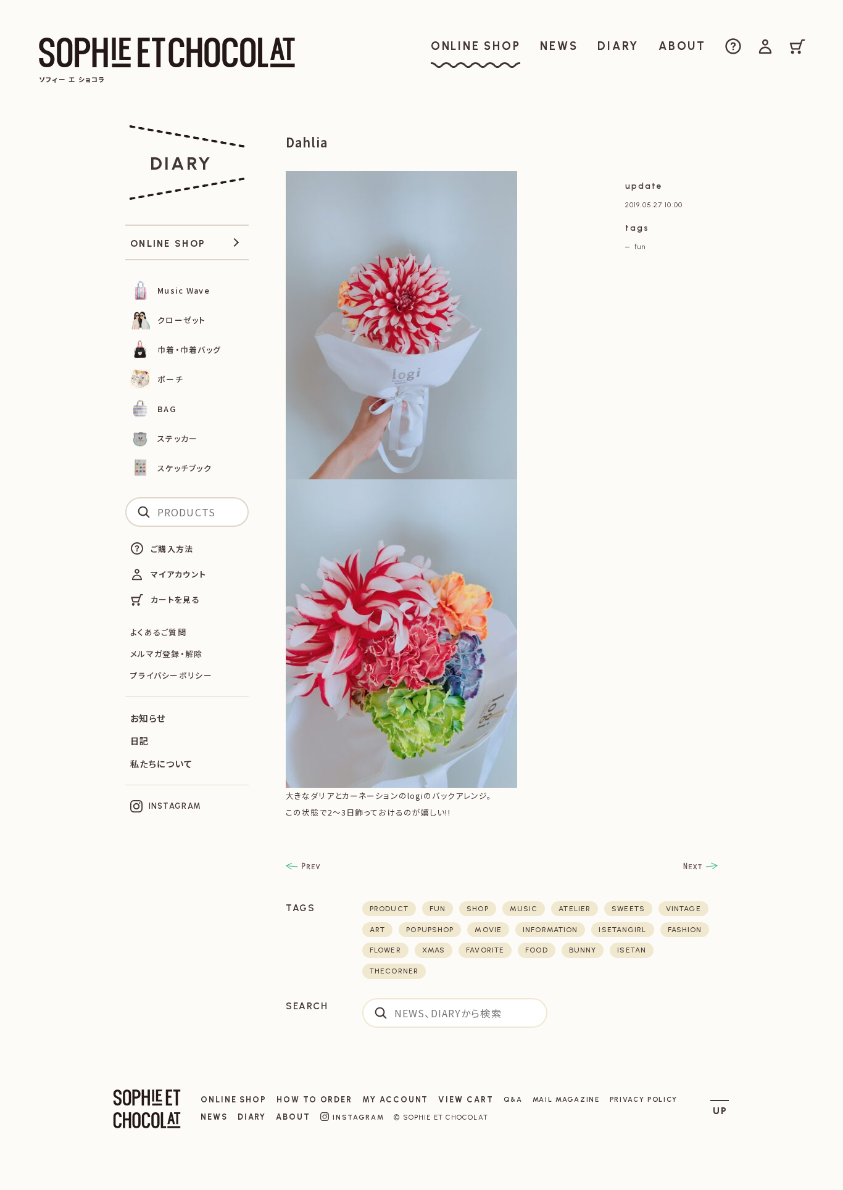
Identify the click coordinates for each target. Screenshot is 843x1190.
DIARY (252, 1117)
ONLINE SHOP (234, 1099)
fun (639, 246)
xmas (433, 950)
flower (385, 950)
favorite (485, 950)
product (389, 908)
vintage (683, 908)
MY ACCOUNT (395, 1099)
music (524, 908)
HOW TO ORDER (314, 1099)
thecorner (394, 971)
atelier (575, 908)
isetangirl (622, 929)
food (536, 950)
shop (477, 908)
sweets (628, 908)
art (377, 929)
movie (488, 929)
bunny (583, 950)
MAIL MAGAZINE (566, 1099)
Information (550, 929)
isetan (631, 950)
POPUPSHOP (430, 929)
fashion (685, 929)
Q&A (513, 1099)
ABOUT (293, 1117)
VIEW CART (465, 1099)
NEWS (214, 1117)
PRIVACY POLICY (644, 1099)
